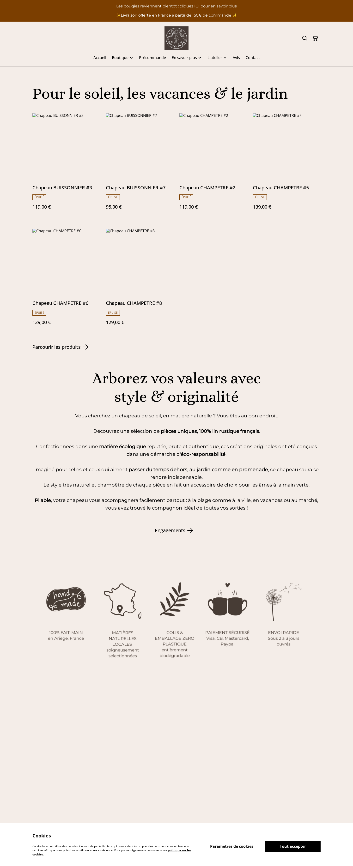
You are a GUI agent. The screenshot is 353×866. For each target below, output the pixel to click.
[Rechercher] (304, 38)
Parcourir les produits (56, 347)
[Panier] (315, 38)
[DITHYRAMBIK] (176, 38)
